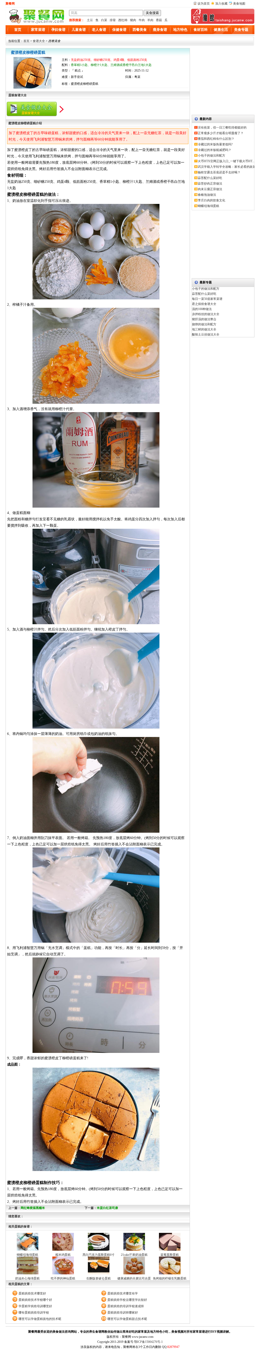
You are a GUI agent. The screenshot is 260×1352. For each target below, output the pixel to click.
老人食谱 (99, 30)
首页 (17, 30)
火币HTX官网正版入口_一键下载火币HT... (226, 161)
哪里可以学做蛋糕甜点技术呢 (127, 1319)
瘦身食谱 (160, 30)
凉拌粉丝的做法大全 (205, 314)
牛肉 (142, 20)
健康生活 (221, 30)
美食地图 (239, 3)
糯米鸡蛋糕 (63, 1255)
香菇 (159, 20)
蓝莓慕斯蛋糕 (169, 1255)
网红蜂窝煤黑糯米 (33, 1208)
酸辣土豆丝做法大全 (205, 334)
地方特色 (180, 30)
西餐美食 (140, 30)
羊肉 (150, 20)
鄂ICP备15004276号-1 (148, 1342)
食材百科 (200, 30)
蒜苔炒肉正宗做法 (210, 183)
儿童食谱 (79, 30)
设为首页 (204, 3)
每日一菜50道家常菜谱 (207, 299)
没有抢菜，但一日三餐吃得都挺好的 (222, 127)
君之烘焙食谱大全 (204, 304)
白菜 (104, 20)
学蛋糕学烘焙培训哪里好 (35, 1306)
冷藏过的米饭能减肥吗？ (214, 150)
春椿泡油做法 (207, 195)
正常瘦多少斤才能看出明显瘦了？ (220, 133)
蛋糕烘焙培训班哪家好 (122, 1312)
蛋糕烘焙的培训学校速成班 (125, 1306)
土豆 (90, 20)
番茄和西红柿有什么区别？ (216, 139)
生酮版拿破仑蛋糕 (98, 1278)
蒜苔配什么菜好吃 (210, 178)
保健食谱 (119, 30)
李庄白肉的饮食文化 (211, 200)
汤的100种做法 (202, 309)
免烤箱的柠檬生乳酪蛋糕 (169, 1278)
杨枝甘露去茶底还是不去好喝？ (219, 172)
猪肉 (133, 20)
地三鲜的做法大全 (204, 329)
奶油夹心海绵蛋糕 (27, 1278)
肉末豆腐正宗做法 (210, 189)
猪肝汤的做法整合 (204, 319)
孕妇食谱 (58, 30)
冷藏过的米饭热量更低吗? (215, 144)
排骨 (113, 20)
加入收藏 (221, 3)
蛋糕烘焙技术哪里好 (32, 1293)
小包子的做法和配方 (211, 155)
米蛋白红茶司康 (107, 1208)
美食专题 (241, 30)
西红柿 (122, 20)
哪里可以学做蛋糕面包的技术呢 (40, 1319)
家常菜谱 (38, 30)
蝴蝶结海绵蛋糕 (27, 1255)
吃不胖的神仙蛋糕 (63, 1278)
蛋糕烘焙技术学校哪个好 (35, 1300)
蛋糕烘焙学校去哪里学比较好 (127, 1300)
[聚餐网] (36, 23)
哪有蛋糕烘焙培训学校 (34, 1312)
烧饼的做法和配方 (204, 324)
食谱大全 (39, 41)
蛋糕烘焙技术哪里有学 (122, 1293)
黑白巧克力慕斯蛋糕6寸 (99, 1255)
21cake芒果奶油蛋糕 (134, 1255)
